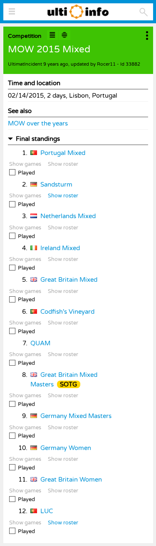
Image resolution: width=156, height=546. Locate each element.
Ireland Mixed (60, 248)
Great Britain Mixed (68, 279)
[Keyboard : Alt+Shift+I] (53, 35)
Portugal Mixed (62, 153)
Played (26, 173)
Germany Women (65, 448)
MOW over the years (38, 123)
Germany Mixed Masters (75, 416)
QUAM (40, 343)
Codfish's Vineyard (67, 311)
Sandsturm (56, 184)
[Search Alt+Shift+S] (143, 12)
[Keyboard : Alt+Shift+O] (64, 35)
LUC (46, 511)
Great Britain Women (71, 479)
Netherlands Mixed (68, 216)
